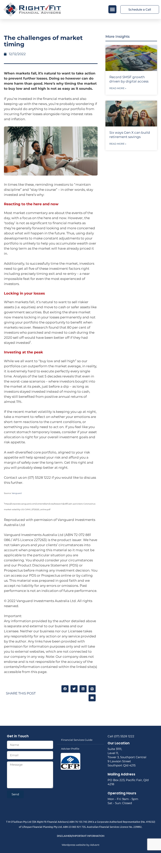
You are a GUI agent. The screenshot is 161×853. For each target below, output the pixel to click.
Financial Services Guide (76, 739)
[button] (112, 9)
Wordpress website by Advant (80, 844)
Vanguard (17, 493)
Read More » (117, 88)
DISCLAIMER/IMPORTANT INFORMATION (80, 835)
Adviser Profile (70, 748)
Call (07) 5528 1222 (121, 736)
